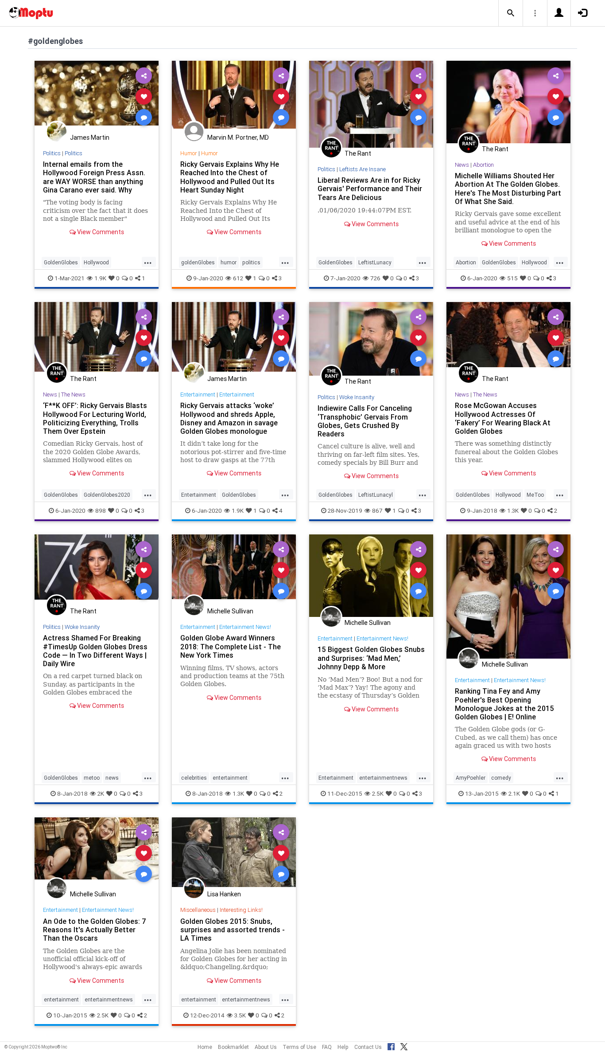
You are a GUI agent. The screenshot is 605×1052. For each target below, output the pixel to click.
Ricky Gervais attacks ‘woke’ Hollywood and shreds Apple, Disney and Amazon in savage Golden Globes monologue (229, 418)
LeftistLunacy (375, 262)
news (112, 777)
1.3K (513, 510)
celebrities (194, 777)
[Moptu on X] (403, 1045)
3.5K (240, 1015)
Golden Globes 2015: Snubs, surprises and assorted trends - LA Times (232, 929)
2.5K (378, 793)
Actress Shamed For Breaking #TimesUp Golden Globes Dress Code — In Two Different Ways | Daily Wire (95, 650)
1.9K (100, 278)
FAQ (327, 1047)
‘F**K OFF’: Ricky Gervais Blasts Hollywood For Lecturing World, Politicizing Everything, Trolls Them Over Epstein (95, 418)
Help (343, 1047)
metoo (92, 777)
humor (229, 262)
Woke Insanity (356, 397)
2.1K (514, 793)
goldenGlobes (198, 262)
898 (100, 510)
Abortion (483, 165)
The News (73, 394)
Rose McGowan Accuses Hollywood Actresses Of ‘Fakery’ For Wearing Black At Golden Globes (503, 418)
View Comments (100, 232)
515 (512, 278)
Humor (188, 153)
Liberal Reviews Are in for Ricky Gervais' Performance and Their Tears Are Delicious (370, 188)
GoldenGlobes (61, 262)
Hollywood (96, 262)
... (148, 262)
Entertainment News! (245, 627)
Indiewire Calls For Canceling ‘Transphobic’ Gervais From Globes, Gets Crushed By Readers (365, 421)
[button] (511, 13)
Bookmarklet (233, 1047)
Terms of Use (299, 1047)
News (462, 165)
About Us (266, 1047)
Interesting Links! (241, 910)
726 (375, 278)
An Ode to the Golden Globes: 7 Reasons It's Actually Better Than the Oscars (94, 929)
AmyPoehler (470, 777)
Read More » (96, 96)
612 (238, 278)
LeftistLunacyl (375, 494)
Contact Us (368, 1047)
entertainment (230, 777)
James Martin (89, 137)
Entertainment (197, 394)
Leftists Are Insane (362, 169)
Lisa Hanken (224, 894)
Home (205, 1047)
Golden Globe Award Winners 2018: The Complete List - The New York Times (230, 646)
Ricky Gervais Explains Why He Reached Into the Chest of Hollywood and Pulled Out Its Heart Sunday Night (229, 177)
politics (251, 262)
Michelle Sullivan (230, 611)
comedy (501, 777)
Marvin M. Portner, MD (238, 137)
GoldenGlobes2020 (107, 494)
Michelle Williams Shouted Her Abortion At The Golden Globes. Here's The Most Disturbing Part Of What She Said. (508, 188)
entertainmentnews (383, 777)
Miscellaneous (198, 910)
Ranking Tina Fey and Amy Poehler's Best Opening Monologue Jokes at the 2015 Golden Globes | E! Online (504, 704)
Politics (52, 153)
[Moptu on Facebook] (391, 1045)
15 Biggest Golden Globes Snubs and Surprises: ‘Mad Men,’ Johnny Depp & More (371, 658)
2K (100, 793)
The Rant (358, 153)
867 (377, 510)
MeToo (535, 494)
